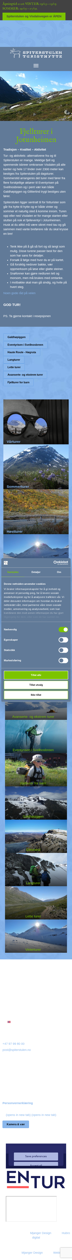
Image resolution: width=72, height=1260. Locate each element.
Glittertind (33, 850)
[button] (19, 293)
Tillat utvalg (36, 684)
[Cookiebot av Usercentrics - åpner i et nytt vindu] (53, 563)
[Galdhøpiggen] (36, 803)
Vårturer (13, 442)
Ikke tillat (36, 694)
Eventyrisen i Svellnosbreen (33, 750)
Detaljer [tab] (36, 572)
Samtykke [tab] (13, 572)
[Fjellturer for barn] (36, 769)
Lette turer (33, 916)
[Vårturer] (36, 421)
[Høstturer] (36, 511)
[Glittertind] (36, 836)
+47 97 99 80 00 (13, 1043)
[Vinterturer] (36, 556)
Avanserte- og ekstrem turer (33, 717)
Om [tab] (59, 572)
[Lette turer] (36, 902)
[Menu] (36, 66)
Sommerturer (18, 486)
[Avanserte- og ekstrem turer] (36, 703)
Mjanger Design (40, 1233)
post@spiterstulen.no (17, 1050)
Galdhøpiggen (33, 816)
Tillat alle (36, 675)
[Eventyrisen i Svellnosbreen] (36, 736)
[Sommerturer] (36, 466)
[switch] (63, 639)
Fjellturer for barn (33, 783)
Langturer (33, 883)
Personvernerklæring (18, 1103)
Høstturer (15, 531)
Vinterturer (33, 949)
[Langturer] (36, 869)
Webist (57, 1252)
